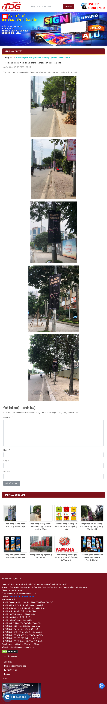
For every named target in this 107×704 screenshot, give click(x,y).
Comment (8, 417)
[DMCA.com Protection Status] (53, 651)
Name (6, 450)
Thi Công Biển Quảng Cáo (15, 666)
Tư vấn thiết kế (10, 670)
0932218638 (28, 596)
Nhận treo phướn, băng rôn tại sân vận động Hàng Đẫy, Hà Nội (91, 526)
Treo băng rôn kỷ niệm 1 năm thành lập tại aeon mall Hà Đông (40, 526)
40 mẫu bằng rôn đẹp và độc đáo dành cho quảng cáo (66, 526)
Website (6, 471)
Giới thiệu (8, 662)
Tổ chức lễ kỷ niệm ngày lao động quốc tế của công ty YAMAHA (66, 557)
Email (6, 461)
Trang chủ (8, 57)
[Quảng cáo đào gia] (53, 29)
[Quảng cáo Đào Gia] (11, 6)
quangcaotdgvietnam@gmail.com (21, 593)
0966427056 (14, 596)
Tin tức (7, 674)
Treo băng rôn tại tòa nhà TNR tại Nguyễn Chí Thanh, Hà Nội (92, 557)
